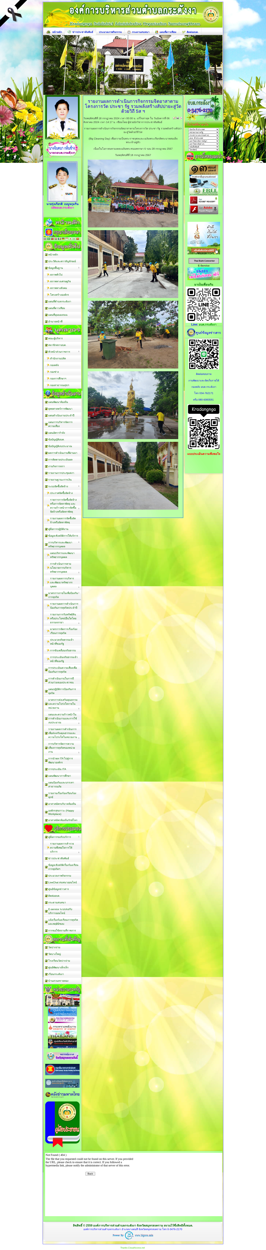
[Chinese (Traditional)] (52, 239)
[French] (59, 239)
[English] (55, 239)
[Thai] (45, 239)
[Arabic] (48, 239)
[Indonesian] (66, 239)
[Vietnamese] (77, 239)
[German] (63, 239)
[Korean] (74, 239)
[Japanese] (70, 239)
